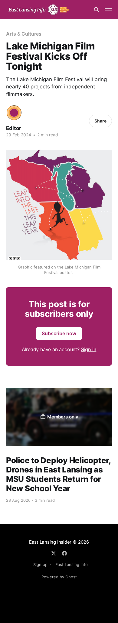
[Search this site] (96, 9)
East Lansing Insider (50, 542)
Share (100, 120)
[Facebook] (64, 553)
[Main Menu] (108, 9)
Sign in (89, 349)
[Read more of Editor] (14, 113)
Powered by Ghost (59, 576)
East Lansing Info (71, 564)
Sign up (40, 564)
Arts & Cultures (23, 34)
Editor (13, 128)
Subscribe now (59, 333)
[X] (53, 553)
